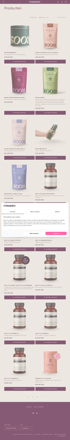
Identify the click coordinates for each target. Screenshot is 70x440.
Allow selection (34, 233)
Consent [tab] (12, 211)
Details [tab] (57, 211)
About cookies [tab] (35, 211)
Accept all (56, 233)
